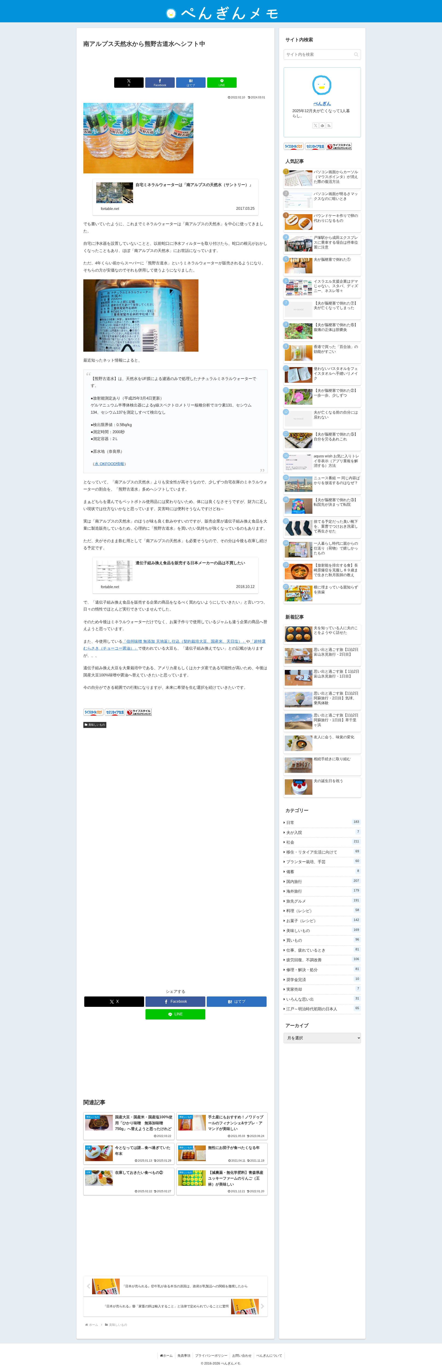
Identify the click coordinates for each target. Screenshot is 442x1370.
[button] (356, 54)
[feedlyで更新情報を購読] (322, 126)
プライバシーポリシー (211, 1355)
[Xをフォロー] (316, 126)
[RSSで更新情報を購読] (329, 126)
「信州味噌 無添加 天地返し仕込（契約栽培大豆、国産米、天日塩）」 (184, 641)
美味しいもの (96, 724)
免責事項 (183, 1355)
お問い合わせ (242, 1355)
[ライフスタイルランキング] (138, 712)
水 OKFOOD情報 (109, 464)
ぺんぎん (322, 103)
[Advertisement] (175, 61)
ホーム (168, 1355)
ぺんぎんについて (269, 1355)
